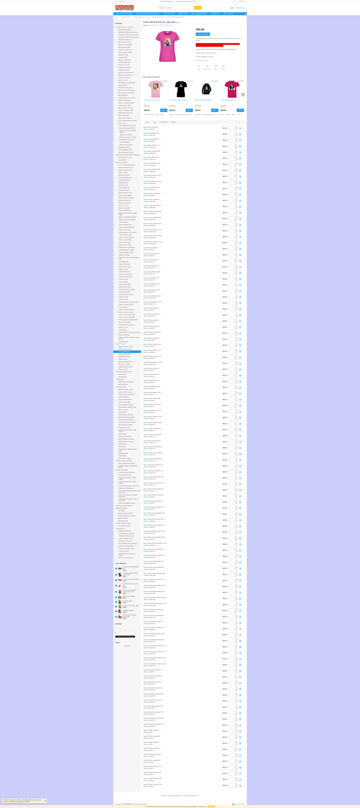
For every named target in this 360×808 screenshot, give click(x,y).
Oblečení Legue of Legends (126, 198)
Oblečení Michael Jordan (125, 157)
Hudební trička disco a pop (125, 347)
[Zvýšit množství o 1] (236, 127)
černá (145, 115)
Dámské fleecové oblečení (126, 420)
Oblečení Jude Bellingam (125, 45)
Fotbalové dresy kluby (124, 100)
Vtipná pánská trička (124, 335)
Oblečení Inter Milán (123, 115)
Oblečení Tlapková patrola (126, 237)
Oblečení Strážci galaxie (126, 277)
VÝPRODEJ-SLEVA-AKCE (124, 531)
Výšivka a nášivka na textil (123, 523)
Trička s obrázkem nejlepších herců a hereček (128, 338)
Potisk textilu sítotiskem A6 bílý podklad (127, 478)
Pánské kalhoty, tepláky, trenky (127, 407)
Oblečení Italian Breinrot (125, 178)
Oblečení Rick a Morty (125, 267)
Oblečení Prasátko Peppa (126, 305)
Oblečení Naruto (123, 269)
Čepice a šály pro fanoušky (125, 108)
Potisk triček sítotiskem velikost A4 (128, 486)
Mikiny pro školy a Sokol (125, 392)
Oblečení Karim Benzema (125, 88)
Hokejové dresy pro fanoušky (126, 98)
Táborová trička (122, 173)
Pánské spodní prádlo (124, 402)
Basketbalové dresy (124, 147)
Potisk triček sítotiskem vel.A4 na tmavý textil (127, 496)
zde (206, 806)
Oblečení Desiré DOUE (124, 47)
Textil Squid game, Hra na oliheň (128, 232)
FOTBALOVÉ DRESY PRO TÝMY (126, 126)
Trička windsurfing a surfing (126, 325)
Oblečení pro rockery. (124, 364)
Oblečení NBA (122, 160)
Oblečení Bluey (123, 307)
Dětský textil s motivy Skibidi (127, 220)
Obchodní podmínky (166, 1)
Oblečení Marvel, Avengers (126, 250)
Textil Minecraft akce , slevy (126, 536)
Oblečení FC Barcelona (124, 68)
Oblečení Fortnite (123, 185)
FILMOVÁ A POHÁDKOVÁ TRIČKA (127, 217)
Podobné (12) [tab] (164, 122)
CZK (234, 1)
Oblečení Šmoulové (124, 264)
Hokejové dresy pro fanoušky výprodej (126, 554)
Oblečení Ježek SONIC (125, 240)
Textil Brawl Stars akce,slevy (126, 533)
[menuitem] (123, 13)
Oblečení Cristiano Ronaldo (125, 73)
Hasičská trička (122, 377)
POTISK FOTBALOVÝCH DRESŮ (126, 472)
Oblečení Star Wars (124, 255)
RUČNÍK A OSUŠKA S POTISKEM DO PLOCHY (127, 466)
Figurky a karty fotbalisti (125, 118)
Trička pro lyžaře (123, 342)
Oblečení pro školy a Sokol (125, 389)
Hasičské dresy (122, 374)
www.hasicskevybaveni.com (175, 796)
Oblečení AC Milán (123, 55)
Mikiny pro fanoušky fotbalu (126, 103)
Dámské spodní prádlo (124, 436)
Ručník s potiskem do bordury (126, 463)
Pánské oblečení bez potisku (126, 394)
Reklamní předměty (121, 508)
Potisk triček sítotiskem (124, 475)
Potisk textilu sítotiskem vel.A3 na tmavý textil (127, 500)
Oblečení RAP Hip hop (124, 357)
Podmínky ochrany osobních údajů (185, 1)
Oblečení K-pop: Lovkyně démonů (128, 302)
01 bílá (171, 115)
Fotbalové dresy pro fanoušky (124, 27)
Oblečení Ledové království (126, 247)
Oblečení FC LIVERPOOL (124, 60)
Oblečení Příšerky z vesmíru (127, 289)
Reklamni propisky (123, 521)
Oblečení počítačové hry (125, 170)
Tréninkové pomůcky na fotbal (127, 137)
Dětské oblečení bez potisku (126, 439)
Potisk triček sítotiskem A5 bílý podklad (127, 482)
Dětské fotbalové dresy (125, 145)
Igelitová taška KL (123, 518)
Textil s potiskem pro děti (125, 168)
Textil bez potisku (121, 387)
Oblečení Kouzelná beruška (126, 227)
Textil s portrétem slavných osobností (129, 332)
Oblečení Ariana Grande (125, 349)
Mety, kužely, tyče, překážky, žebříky (127, 131)
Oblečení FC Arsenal (123, 65)
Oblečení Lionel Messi (124, 78)
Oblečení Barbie (123, 282)
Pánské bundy (122, 412)
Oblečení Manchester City (125, 113)
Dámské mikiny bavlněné (125, 425)
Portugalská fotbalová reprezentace (128, 35)
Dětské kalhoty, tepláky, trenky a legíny (127, 450)
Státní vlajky (121, 511)
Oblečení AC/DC (122, 369)
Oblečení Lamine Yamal (124, 42)
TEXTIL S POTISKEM (121, 162)
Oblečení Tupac (122, 359)
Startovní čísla (120, 528)
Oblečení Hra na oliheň (125, 235)
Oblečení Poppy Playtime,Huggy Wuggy (127, 214)
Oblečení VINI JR (122, 85)
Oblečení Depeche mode (125, 367)
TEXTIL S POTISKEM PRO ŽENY (126, 165)
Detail (164, 110)
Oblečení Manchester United (126, 93)
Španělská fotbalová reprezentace (128, 32)
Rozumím (211, 806)
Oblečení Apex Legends (125, 195)
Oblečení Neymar (123, 80)
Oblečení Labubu (123, 222)
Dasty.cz (163, 796)
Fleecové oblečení (123, 397)
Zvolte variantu (202, 34)
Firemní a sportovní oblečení (124, 506)
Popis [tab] (154, 122)
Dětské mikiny (122, 444)
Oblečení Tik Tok (123, 205)
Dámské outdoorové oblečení (126, 422)
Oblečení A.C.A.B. (123, 327)
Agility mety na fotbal (126, 135)
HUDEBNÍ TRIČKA (120, 344)
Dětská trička (122, 447)
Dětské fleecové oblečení (125, 442)
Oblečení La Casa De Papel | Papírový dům (129, 258)
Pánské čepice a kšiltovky (125, 415)
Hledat (197, 8)
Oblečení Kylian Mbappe (125, 40)
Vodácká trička (120, 379)
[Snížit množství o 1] (236, 129)
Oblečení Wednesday (125, 230)
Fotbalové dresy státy (124, 105)
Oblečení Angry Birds (124, 208)
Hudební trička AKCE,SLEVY (125, 546)
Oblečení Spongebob (124, 203)
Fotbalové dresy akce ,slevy (126, 549)
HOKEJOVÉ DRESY (123, 95)
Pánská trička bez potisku (125, 405)
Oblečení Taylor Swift (124, 354)
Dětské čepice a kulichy (125, 458)
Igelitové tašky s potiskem (125, 513)
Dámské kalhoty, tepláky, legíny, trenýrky (127, 431)
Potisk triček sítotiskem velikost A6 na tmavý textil (129, 491)
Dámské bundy (122, 434)
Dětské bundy (122, 456)
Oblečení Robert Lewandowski (126, 83)
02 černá (177, 115)
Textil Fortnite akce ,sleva (125, 538)
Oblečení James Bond (124, 322)
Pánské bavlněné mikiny (125, 400)
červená (151, 115)
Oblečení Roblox (123, 183)
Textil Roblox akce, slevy (125, 541)
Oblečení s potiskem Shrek (126, 310)
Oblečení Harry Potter (125, 245)
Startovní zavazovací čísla (125, 558)
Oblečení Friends (124, 262)
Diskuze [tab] (173, 122)
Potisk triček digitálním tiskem (126, 503)
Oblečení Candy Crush (124, 200)
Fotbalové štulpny (124, 142)
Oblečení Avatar (123, 279)
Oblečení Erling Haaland (124, 30)
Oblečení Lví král (123, 299)
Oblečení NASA (122, 330)
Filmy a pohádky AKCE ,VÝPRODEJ (127, 544)
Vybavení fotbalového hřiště (127, 128)
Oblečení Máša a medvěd (126, 294)
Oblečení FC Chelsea (124, 70)
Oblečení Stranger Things (126, 252)
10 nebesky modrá (207, 115)
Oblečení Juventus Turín (125, 50)
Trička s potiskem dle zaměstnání (127, 320)
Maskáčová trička (123, 384)
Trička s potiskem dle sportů (126, 315)
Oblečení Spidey (123, 297)
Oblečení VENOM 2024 (125, 225)
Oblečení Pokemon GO (124, 210)
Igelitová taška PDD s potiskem (126, 516)
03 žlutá (183, 115)
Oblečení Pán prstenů (125, 287)
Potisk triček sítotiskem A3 (126, 488)
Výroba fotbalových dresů (125, 152)
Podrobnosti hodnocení (164, 25)
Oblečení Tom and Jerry (126, 274)
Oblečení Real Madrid (124, 62)
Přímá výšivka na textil (124, 526)
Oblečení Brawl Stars (124, 180)
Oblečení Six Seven (123, 175)
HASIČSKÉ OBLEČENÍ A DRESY (124, 372)
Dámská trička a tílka (124, 427)
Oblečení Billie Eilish (124, 352)
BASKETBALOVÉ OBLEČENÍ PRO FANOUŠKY (128, 155)
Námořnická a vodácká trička (126, 382)
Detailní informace (201, 60)
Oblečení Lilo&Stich (124, 292)
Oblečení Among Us (124, 190)
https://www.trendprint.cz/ (191, 796)
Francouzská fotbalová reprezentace (128, 37)
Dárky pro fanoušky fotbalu (125, 110)
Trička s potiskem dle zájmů (126, 317)
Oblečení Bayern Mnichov (125, 75)
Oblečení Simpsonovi (125, 242)
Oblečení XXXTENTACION (125, 362)
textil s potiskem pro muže (125, 312)
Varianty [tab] (147, 122)
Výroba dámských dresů (125, 150)
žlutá (156, 115)
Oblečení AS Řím (122, 57)
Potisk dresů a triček (122, 470)
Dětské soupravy (123, 453)
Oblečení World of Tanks (125, 193)
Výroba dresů (122, 123)
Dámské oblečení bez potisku (126, 417)
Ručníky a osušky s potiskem (124, 461)
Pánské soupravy (123, 410)
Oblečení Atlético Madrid (125, 52)
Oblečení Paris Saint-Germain (126, 90)
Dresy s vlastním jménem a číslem (127, 121)
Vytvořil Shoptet (240, 804)
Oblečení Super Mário (125, 284)
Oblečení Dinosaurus (125, 272)
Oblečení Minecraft (123, 188)
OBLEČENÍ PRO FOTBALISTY (126, 140)
